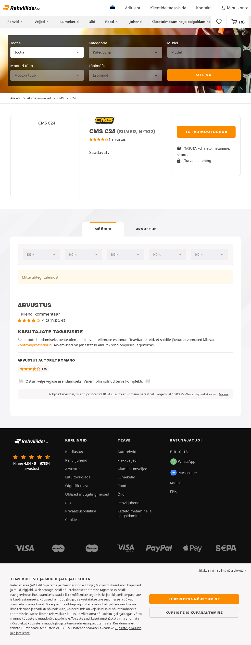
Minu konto (238, 8)
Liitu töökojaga (77, 477)
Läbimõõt (97, 65)
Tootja (15, 42)
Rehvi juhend (76, 460)
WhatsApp (186, 461)
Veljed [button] (40, 21)
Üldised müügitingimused (87, 494)
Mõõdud (103, 229)
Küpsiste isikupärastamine (194, 612)
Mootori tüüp (21, 65)
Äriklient (132, 8)
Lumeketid (69, 21)
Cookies (71, 519)
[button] (200, 394)
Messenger (187, 472)
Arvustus (146, 229)
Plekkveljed (127, 460)
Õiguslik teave (77, 485)
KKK (173, 491)
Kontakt (203, 8)
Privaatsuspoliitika (80, 511)
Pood (110, 21)
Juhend (136, 21)
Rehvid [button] (13, 21)
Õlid (91, 21)
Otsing (204, 75)
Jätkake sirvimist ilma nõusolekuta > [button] (222, 570)
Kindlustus (74, 451)
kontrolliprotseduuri (35, 344)
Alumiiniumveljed (132, 468)
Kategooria (98, 42)
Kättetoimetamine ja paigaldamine (181, 21)
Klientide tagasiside (168, 8)
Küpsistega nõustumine (194, 599)
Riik (68, 502)
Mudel (172, 42)
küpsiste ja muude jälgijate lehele (46, 618)
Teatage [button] (223, 394)
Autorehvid (126, 451)
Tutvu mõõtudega (206, 132)
